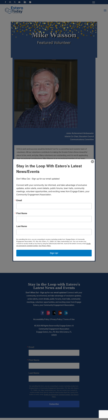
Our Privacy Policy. (45, 245)
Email (19, 200)
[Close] (92, 161)
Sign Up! (54, 253)
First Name (21, 213)
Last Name (21, 226)
